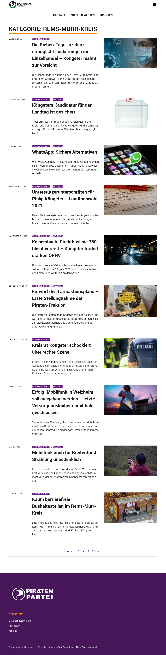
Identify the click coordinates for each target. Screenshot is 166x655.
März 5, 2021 (15, 39)
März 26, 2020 (16, 494)
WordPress (63, 647)
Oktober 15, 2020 (18, 339)
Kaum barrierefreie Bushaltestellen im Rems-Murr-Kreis (64, 506)
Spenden (106, 15)
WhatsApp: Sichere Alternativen (64, 152)
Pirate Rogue (82, 647)
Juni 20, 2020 (15, 386)
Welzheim (58, 99)
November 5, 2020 (18, 186)
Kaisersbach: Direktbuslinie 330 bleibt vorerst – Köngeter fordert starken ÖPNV (65, 248)
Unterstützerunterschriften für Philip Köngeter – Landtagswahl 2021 (64, 198)
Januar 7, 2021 (16, 146)
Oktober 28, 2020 (18, 286)
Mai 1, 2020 (14, 447)
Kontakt (59, 15)
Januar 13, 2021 (17, 99)
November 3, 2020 (18, 236)
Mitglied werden (83, 15)
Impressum (14, 625)
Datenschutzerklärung (20, 620)
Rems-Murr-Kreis (41, 39)
